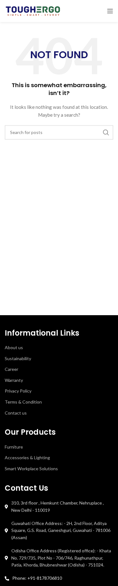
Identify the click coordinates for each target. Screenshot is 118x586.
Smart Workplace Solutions (31, 468)
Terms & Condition (23, 402)
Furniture (14, 446)
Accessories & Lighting (27, 457)
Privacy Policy (18, 390)
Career (11, 369)
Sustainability (18, 358)
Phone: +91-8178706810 (37, 578)
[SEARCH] (106, 132)
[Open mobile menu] (110, 11)
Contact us (16, 413)
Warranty (14, 380)
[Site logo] (33, 10)
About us (14, 347)
